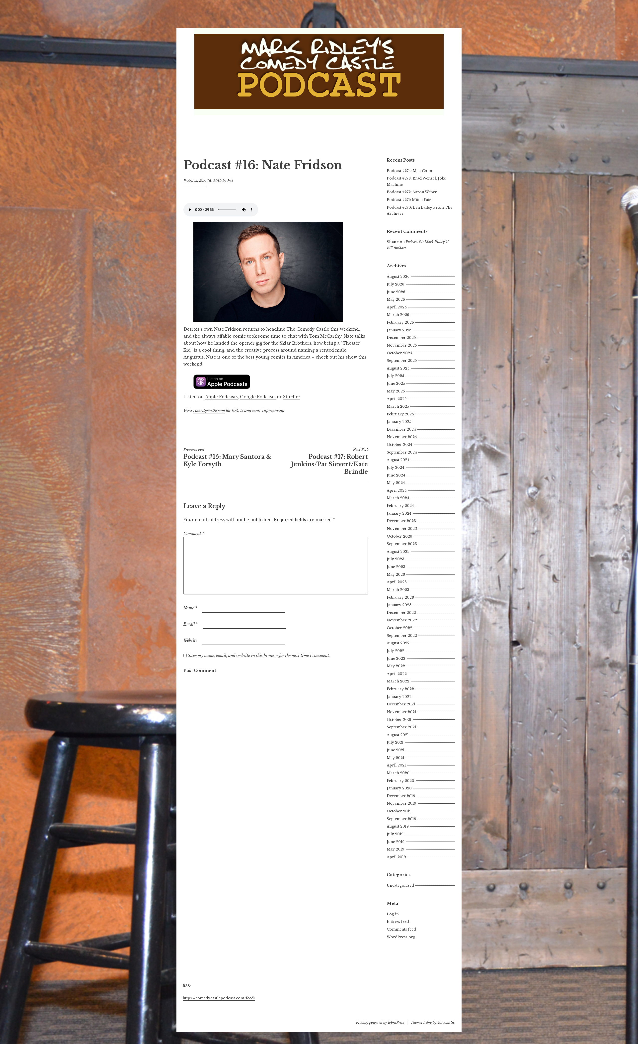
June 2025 (396, 383)
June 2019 (395, 842)
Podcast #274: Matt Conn (409, 171)
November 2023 (402, 528)
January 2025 (399, 421)
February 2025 (400, 414)
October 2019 (399, 811)
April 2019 (396, 857)
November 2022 (402, 620)
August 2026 (398, 276)
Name (190, 607)
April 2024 (397, 490)
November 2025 (402, 345)
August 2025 (398, 368)
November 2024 (402, 437)
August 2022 (398, 643)
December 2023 (401, 521)
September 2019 (401, 819)
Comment (193, 533)
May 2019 (395, 849)
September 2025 (402, 360)
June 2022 (396, 658)
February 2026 (400, 322)
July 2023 (395, 559)
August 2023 (398, 551)
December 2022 (401, 612)
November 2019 (401, 803)
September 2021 (401, 727)
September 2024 (402, 452)
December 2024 (401, 429)
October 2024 (399, 444)
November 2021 (401, 712)
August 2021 (398, 735)
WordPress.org (401, 937)
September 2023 (402, 544)
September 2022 (402, 635)
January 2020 (399, 788)
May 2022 (396, 666)
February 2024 (400, 505)
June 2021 (395, 750)
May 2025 (396, 391)
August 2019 (398, 826)
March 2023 (398, 589)
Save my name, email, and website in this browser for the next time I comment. (259, 655)
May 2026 (396, 299)
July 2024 (395, 467)
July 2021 (395, 742)
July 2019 (395, 834)
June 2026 (396, 292)
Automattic (446, 1022)
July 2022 (395, 651)
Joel (230, 181)
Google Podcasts (258, 396)
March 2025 (398, 406)
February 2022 (400, 689)
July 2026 (395, 284)
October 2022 (399, 628)
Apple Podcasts (221, 396)
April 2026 (397, 307)
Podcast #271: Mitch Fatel (409, 199)
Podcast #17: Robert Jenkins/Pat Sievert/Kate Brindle (329, 461)
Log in (393, 914)
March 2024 (398, 498)
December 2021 (401, 704)
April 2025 (396, 398)
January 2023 (399, 605)
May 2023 (396, 574)
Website (190, 640)
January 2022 (399, 696)
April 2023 (397, 582)
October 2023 (399, 536)
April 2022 (397, 673)
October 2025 (399, 353)
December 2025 (401, 337)
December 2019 (401, 796)
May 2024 (396, 482)
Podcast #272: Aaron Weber (412, 192)
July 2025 (395, 376)
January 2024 (399, 513)
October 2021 (399, 719)
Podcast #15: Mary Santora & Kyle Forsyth (227, 457)
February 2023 (400, 597)
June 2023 (396, 567)
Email (190, 624)
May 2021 (395, 758)
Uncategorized (400, 885)
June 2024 (396, 475)
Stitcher (291, 396)
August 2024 (398, 460)
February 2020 (400, 780)
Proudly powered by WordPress (380, 1022)
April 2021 (396, 765)
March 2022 (398, 681)
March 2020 (398, 773)
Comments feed (401, 929)
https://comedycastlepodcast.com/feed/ (219, 998)
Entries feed (398, 921)
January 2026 (399, 330)
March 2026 (398, 314)
